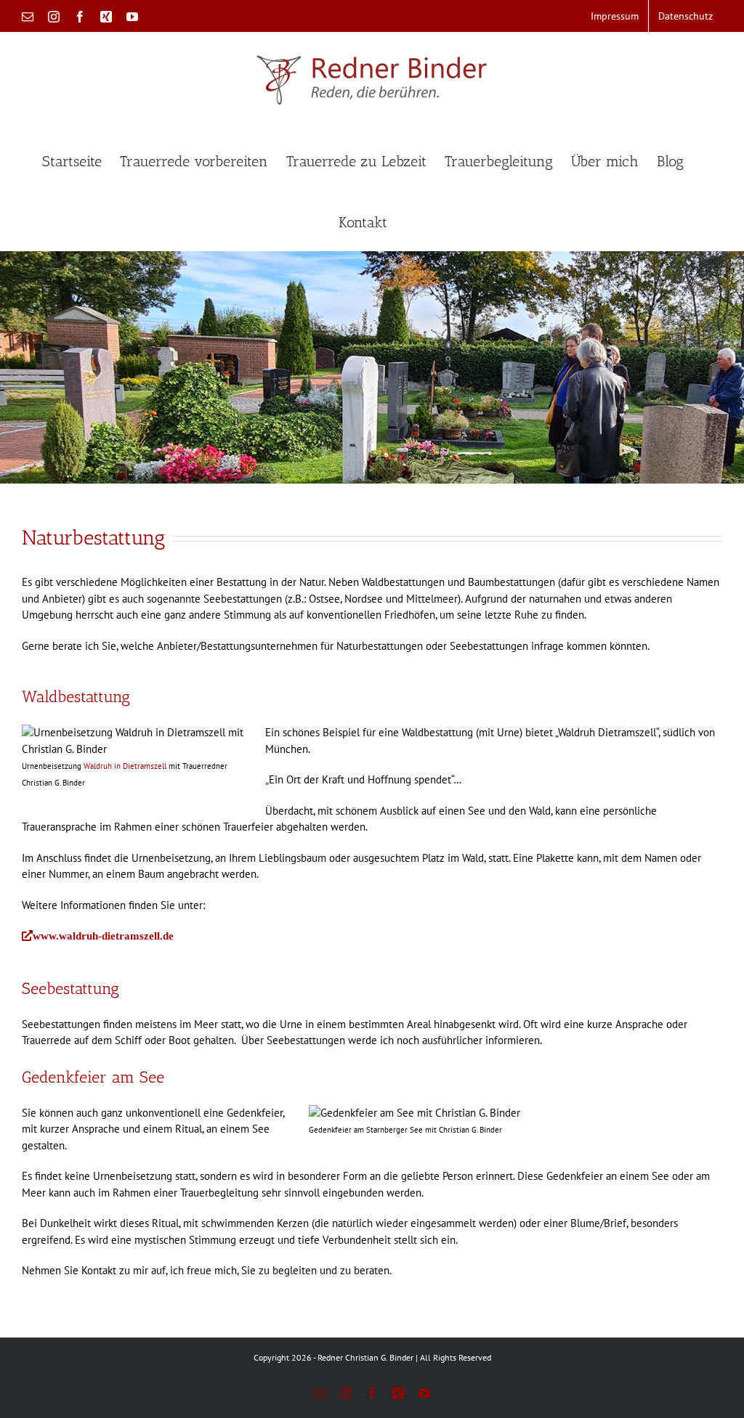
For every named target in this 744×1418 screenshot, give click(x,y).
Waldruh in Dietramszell (123, 766)
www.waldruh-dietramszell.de (103, 935)
